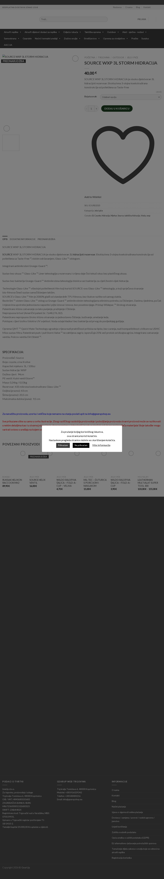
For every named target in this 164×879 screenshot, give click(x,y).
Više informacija (101, 445)
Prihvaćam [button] (63, 445)
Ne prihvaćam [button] (81, 445)
